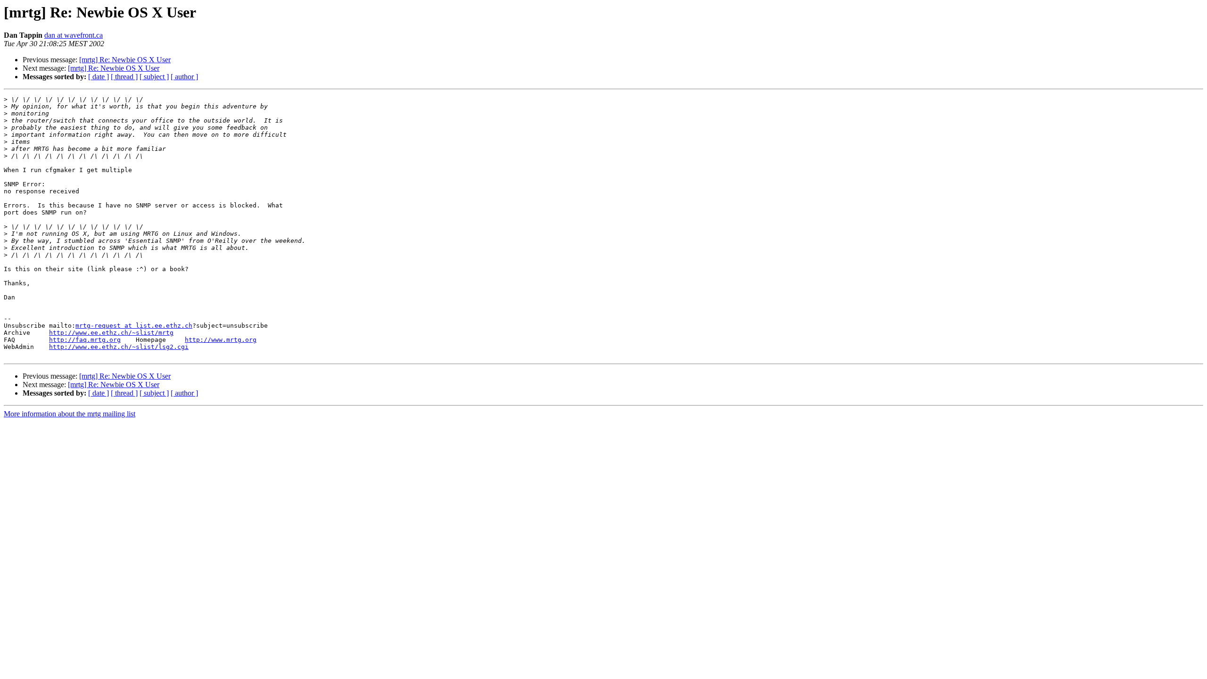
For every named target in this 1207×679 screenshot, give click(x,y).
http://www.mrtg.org (220, 339)
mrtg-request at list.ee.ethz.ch (133, 325)
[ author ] (184, 77)
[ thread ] (124, 77)
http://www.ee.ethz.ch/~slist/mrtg (111, 332)
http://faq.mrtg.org (85, 339)
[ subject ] (154, 77)
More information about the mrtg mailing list (69, 414)
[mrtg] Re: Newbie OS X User (125, 60)
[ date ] (98, 77)
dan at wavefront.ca (73, 35)
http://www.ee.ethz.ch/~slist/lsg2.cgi (119, 346)
